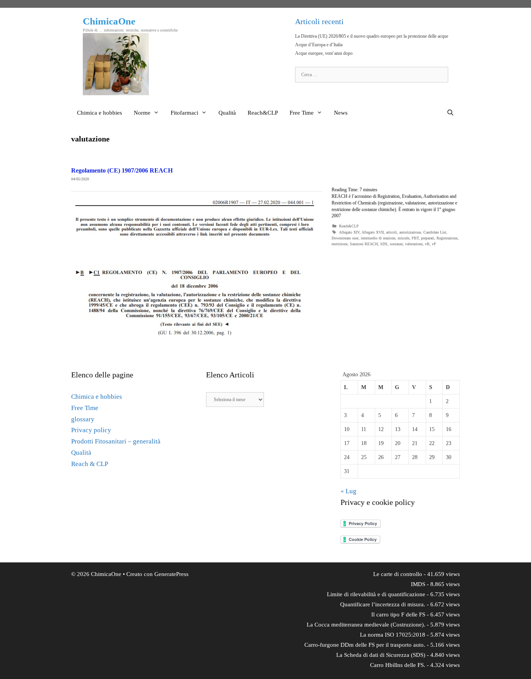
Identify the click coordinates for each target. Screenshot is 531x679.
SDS (384, 244)
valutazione (414, 244)
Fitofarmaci (184, 113)
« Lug (348, 491)
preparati (427, 238)
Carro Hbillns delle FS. (397, 665)
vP (434, 244)
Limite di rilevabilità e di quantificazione (376, 594)
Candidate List (434, 232)
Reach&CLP (263, 113)
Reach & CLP (89, 464)
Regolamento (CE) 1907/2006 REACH (122, 170)
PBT (415, 238)
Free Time (302, 113)
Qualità (227, 113)
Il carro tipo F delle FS (398, 614)
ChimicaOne (109, 21)
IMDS (418, 584)
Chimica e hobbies (99, 113)
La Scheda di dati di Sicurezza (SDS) (380, 655)
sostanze (396, 244)
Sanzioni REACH (364, 244)
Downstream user (345, 238)
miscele (403, 238)
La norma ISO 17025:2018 (392, 635)
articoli (391, 232)
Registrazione (447, 238)
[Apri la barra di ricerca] (450, 112)
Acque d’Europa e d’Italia (318, 44)
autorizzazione (410, 232)
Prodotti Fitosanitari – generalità (116, 441)
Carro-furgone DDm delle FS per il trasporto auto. (364, 645)
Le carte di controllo (397, 574)
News (341, 113)
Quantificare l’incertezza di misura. (382, 604)
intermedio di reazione (378, 238)
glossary (82, 419)
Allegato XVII (373, 232)
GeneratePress (171, 574)
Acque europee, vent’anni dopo (324, 53)
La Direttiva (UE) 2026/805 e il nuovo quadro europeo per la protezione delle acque (371, 36)
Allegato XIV (349, 232)
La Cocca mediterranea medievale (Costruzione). (366, 624)
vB (427, 244)
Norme (142, 113)
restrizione (340, 244)
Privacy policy (91, 430)
